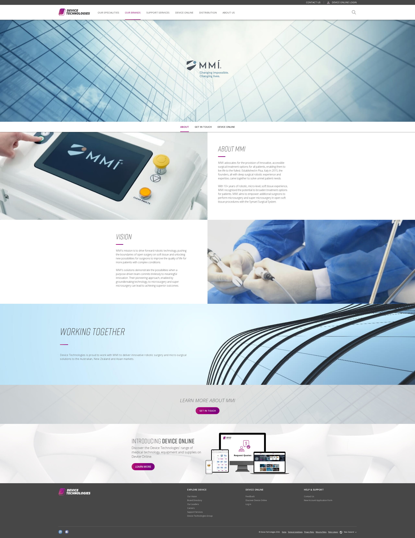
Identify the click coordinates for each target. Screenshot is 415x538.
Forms (284, 532)
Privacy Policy (309, 532)
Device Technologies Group (200, 515)
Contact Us (313, 2)
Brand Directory (194, 500)
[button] (348, 532)
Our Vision (192, 496)
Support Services (157, 12)
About (184, 126)
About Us (229, 12)
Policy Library (333, 532)
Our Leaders (193, 504)
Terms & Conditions (295, 532)
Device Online (184, 12)
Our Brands (133, 12)
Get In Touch (207, 410)
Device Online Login (344, 2)
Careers (191, 508)
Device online (226, 126)
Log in (248, 504)
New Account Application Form (318, 500)
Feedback (250, 496)
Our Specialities (108, 12)
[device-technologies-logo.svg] (74, 12)
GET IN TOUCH (203, 126)
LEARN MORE (143, 466)
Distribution (208, 12)
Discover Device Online (256, 500)
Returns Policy (321, 532)
